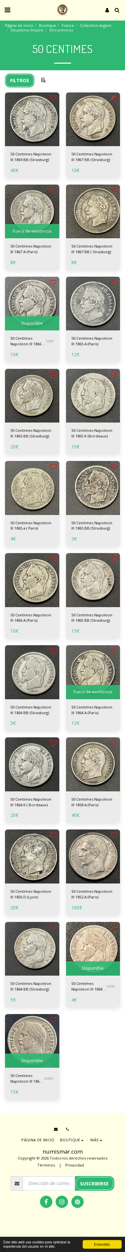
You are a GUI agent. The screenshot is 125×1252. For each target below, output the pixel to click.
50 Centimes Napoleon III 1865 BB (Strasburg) (30, 433)
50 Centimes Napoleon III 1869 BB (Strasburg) (30, 156)
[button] (7, 10)
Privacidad (74, 1165)
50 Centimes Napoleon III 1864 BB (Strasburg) (30, 710)
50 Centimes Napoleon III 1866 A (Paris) (27, 341)
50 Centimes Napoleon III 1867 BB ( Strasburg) (91, 249)
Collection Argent (95, 25)
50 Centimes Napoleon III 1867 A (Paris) (30, 249)
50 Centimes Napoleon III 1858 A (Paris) (91, 802)
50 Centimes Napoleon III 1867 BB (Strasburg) (91, 156)
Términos (46, 1165)
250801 (49, 1078)
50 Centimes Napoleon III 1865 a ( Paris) (30, 525)
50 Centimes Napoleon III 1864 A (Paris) (91, 710)
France (68, 25)
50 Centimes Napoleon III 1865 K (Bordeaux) (91, 433)
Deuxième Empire (27, 30)
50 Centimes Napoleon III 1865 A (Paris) (91, 341)
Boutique (47, 25)
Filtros (19, 80)
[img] (32, 119)
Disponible (32, 323)
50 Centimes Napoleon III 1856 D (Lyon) (30, 894)
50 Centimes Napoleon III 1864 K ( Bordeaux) (30, 802)
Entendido (102, 1244)
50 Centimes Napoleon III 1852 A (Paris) (91, 894)
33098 (110, 986)
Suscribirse (94, 1183)
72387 (50, 341)
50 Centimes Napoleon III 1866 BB (25, 1078)
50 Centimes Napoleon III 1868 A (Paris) (88, 986)
